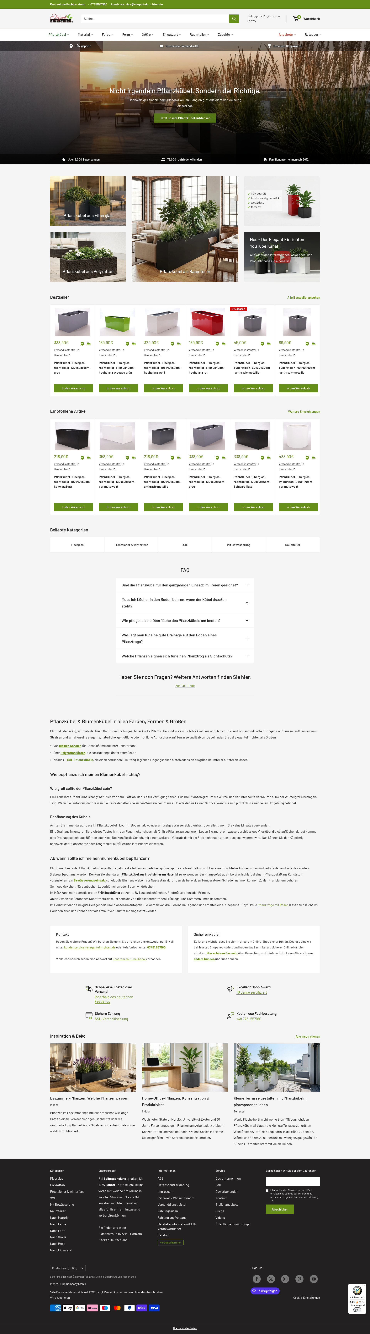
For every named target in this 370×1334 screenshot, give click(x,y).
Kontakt (221, 1198)
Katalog (163, 1235)
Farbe (106, 34)
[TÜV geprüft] (82, 343)
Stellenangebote (227, 1204)
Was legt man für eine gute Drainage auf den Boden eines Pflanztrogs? (169, 638)
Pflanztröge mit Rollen (273, 905)
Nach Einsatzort (61, 1250)
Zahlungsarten (168, 1211)
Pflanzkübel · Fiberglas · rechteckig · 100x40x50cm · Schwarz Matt (72, 481)
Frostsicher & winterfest (131, 544)
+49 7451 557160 (248, 1019)
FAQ (218, 1185)
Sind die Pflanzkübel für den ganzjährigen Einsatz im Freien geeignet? (180, 585)
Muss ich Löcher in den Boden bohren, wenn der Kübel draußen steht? (174, 602)
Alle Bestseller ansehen (304, 297)
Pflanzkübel (57, 34)
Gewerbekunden (226, 1191)
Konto (251, 21)
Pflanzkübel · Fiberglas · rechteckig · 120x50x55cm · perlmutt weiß (117, 481)
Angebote (286, 34)
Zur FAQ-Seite (185, 686)
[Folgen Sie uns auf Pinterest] (299, 1279)
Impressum (165, 1191)
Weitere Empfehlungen (304, 411)
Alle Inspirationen (308, 1036)
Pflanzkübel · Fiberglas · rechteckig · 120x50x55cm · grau (72, 367)
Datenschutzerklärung (173, 1185)
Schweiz (90, 1276)
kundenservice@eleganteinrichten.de (137, 4)
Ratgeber (311, 34)
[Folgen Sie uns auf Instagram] (285, 1279)
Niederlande (129, 1276)
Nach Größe (58, 1237)
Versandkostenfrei (65, 350)
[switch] (357, 1309)
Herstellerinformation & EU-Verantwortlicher (177, 1226)
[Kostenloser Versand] (89, 343)
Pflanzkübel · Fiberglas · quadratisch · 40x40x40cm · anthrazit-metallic (297, 367)
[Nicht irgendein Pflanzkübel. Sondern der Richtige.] (185, 102)
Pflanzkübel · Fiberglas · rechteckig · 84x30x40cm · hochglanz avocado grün (117, 367)
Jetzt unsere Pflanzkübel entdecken (185, 118)
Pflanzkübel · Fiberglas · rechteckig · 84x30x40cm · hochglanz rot (207, 367)
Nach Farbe (58, 1224)
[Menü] (364, 1286)
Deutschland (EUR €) (64, 1268)
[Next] (320, 350)
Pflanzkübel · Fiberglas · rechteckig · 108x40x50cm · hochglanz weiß (162, 367)
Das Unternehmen (228, 1178)
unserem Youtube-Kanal (129, 959)
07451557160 (98, 4)
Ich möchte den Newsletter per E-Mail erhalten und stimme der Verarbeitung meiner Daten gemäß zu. (294, 1195)
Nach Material (59, 1217)
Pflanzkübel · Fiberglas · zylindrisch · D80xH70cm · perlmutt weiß (296, 481)
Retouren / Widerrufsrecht (176, 1198)
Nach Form (57, 1230)
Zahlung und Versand (172, 1217)
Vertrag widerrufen (170, 1242)
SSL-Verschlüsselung (111, 1019)
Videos (220, 1217)
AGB (161, 1178)
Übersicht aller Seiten (185, 1328)
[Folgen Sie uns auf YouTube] (314, 1279)
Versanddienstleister (172, 1204)
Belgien (100, 1276)
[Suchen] (234, 18)
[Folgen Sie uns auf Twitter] (271, 1279)
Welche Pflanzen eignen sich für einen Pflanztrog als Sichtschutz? (177, 656)
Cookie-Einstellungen (306, 1297)
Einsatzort (170, 34)
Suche (219, 1211)
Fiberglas (77, 544)
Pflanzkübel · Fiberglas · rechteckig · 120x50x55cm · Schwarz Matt (252, 481)
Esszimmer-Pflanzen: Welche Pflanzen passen (89, 1098)
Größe (146, 34)
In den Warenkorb (73, 388)
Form (126, 34)
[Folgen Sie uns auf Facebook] (257, 1279)
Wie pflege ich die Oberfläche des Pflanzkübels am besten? (171, 620)
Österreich (79, 1276)
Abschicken (280, 1209)
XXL (185, 544)
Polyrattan (57, 1185)
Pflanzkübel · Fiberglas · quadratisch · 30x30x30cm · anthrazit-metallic (252, 367)
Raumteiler (198, 34)
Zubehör (224, 34)
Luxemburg (111, 1276)
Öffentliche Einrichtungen (233, 1224)
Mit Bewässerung (239, 544)
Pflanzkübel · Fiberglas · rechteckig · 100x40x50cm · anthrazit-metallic (162, 481)
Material (84, 34)
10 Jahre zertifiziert (251, 992)
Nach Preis (57, 1243)
